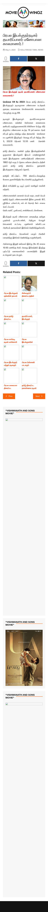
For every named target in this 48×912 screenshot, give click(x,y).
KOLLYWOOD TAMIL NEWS (31, 50)
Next (38, 396)
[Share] (18, 58)
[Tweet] (36, 58)
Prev (11, 396)
